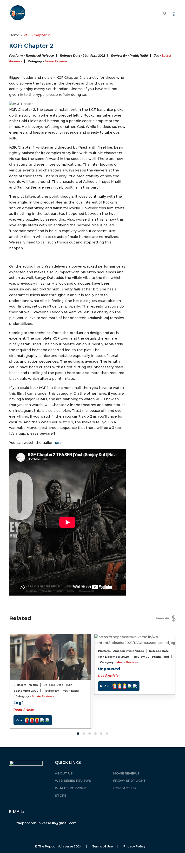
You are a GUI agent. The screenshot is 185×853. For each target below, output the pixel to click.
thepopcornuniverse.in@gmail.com (47, 823)
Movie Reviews (56, 61)
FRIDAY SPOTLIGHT (129, 780)
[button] (78, 733)
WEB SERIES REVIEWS (73, 780)
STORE (60, 795)
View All (166, 618)
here (57, 442)
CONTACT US (124, 788)
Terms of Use (102, 846)
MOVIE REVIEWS (126, 773)
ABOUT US (64, 773)
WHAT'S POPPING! (70, 788)
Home (14, 35)
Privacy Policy (134, 846)
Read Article (23, 709)
